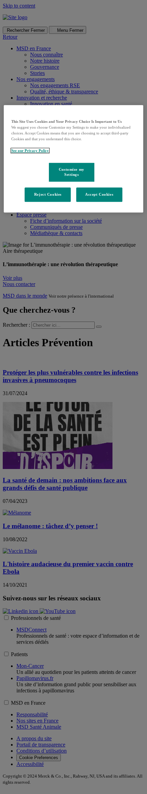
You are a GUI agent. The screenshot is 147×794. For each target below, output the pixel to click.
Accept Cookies (99, 195)
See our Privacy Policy (30, 151)
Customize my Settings (71, 172)
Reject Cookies (48, 195)
